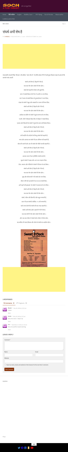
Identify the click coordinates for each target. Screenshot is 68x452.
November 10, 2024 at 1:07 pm (19, 324)
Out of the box (48, 14)
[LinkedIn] (25, 448)
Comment (7, 340)
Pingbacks (22, 303)
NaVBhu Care (28, 14)
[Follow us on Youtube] (32, 448)
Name (6, 352)
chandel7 (7, 36)
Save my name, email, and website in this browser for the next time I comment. (27, 365)
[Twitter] (19, 448)
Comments (9, 303)
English (19, 14)
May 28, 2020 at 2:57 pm (19, 316)
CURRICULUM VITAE (9, 19)
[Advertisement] (34, 56)
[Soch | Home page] (11, 6)
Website (6, 358)
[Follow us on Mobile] (28, 448)
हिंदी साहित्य (12, 14)
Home (4, 14)
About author (59, 14)
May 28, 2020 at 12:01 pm (20, 308)
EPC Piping (39, 14)
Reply (9, 313)
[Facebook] (22, 448)
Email (36, 352)
